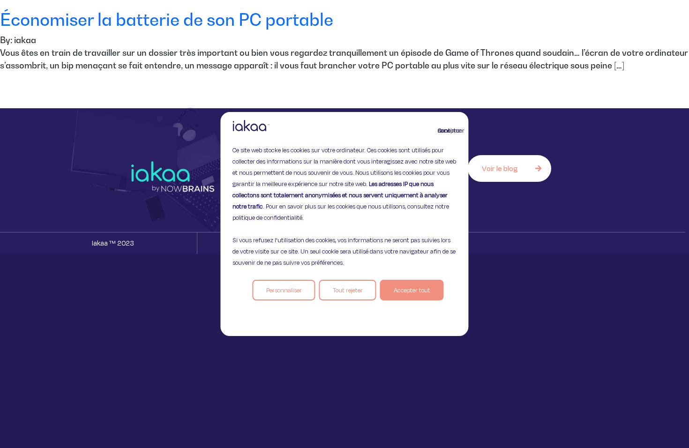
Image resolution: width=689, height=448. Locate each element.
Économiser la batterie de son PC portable (166, 19)
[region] (344, 224)
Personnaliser (284, 290)
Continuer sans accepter (443, 130)
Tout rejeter (348, 290)
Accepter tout (412, 290)
